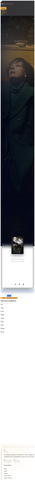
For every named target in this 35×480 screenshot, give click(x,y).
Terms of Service (8, 478)
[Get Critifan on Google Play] (18, 460)
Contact (5, 473)
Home (12, 257)
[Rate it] (23, 284)
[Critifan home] (17, 2)
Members (8, 3)
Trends (4, 8)
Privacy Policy (7, 475)
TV (5, 3)
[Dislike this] (19, 284)
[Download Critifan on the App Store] (8, 460)
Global (9, 295)
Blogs (11, 3)
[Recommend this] (15, 284)
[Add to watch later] (11, 284)
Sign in (3, 10)
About (5, 471)
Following (4, 295)
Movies (2, 3)
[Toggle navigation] (2, 15)
